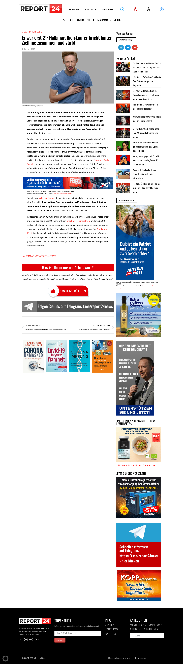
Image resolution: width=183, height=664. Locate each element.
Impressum (140, 658)
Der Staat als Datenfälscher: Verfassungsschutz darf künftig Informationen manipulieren (147, 67)
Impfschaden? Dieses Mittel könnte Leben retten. (137, 422)
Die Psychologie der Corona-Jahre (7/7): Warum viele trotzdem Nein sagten (146, 133)
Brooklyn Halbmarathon (78, 221)
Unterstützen (90, 9)
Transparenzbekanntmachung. (63, 193)
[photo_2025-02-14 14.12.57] (135, 414)
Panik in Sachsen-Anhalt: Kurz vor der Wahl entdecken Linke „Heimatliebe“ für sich (146, 146)
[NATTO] (138, 461)
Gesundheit (29, 31)
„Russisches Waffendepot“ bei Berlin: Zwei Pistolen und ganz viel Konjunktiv (147, 81)
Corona (80, 20)
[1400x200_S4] (68, 188)
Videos (117, 20)
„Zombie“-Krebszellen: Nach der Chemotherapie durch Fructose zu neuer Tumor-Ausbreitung (146, 95)
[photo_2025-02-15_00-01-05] (138, 336)
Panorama (102, 20)
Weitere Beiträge (126, 40)
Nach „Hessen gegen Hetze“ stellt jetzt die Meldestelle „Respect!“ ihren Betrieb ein (146, 160)
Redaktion (74, 9)
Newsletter (107, 9)
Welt (40, 31)
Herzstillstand (47, 256)
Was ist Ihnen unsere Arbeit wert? (68, 267)
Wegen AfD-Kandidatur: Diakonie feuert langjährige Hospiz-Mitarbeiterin (145, 174)
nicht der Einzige (46, 198)
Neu (71, 20)
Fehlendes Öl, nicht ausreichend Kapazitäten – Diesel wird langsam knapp (146, 188)
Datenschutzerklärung (119, 658)
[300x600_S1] (135, 279)
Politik (90, 20)
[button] (64, 20)
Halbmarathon (30, 256)
